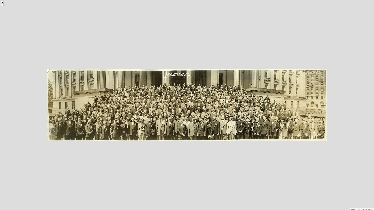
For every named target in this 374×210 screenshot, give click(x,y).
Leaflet (358, 209)
